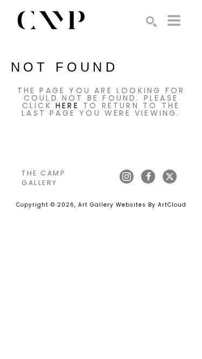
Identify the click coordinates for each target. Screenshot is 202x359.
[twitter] (170, 177)
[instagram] (127, 177)
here (67, 105)
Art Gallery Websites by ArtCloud (132, 205)
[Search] (151, 21)
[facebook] (148, 177)
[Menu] (174, 20)
